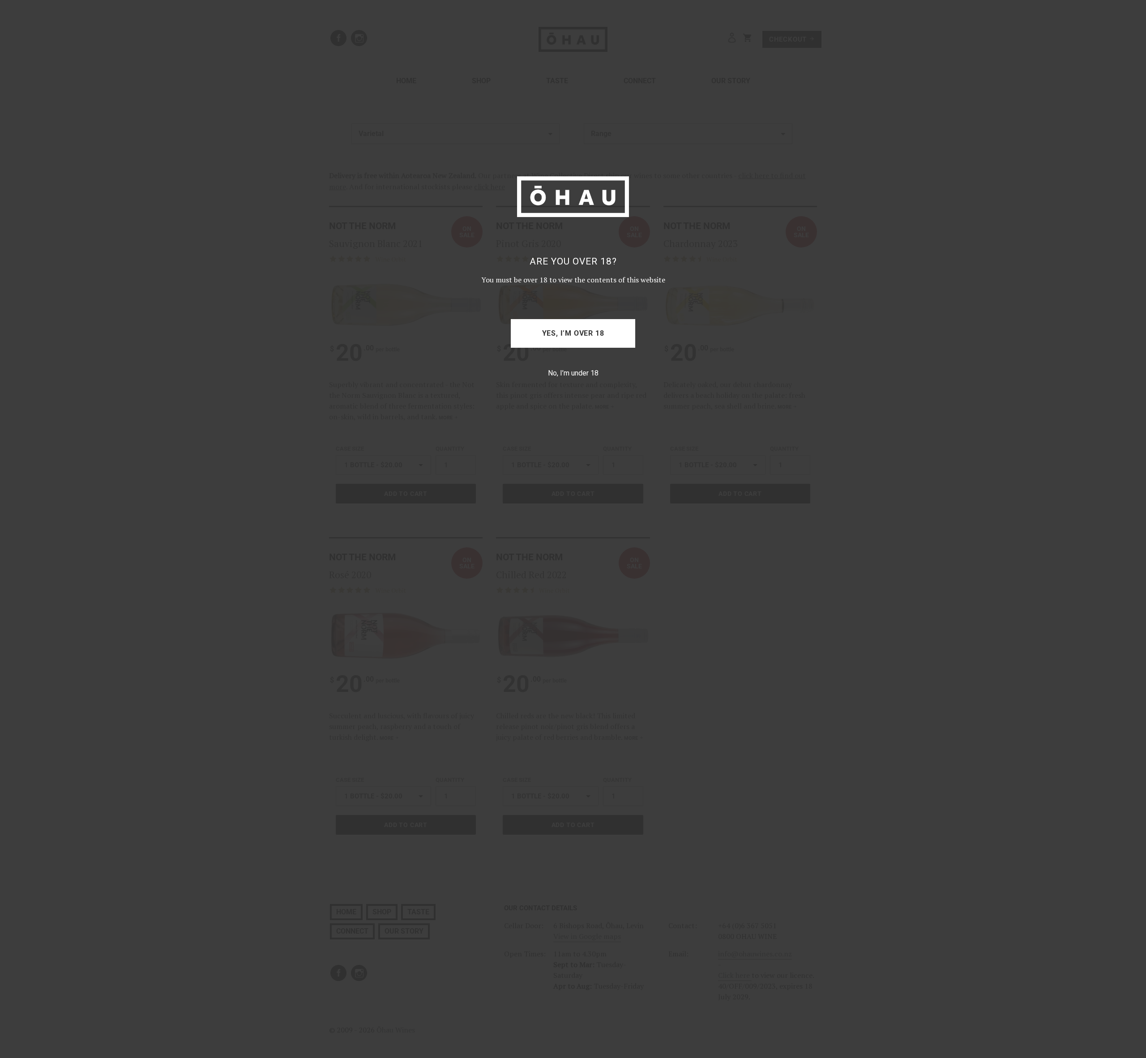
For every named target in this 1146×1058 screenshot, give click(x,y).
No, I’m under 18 (573, 373)
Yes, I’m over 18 (573, 333)
